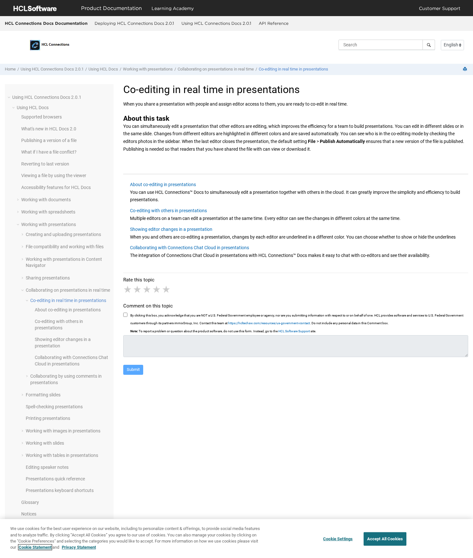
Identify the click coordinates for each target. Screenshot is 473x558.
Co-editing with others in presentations (168, 210)
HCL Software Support (294, 331)
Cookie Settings (338, 538)
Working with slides (45, 443)
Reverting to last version (45, 163)
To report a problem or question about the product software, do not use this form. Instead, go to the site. (223, 331)
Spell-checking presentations (54, 406)
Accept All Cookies (385, 538)
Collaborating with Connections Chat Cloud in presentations (189, 247)
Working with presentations (148, 69)
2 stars (138, 289)
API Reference (274, 23)
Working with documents (46, 199)
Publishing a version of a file (49, 140)
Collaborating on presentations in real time (216, 69)
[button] (9, 97)
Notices (28, 513)
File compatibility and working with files (65, 246)
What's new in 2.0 (48, 128)
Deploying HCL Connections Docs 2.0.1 (134, 23)
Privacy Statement (79, 547)
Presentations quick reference (55, 478)
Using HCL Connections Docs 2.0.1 (216, 23)
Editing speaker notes (47, 467)
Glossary (30, 502)
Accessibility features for (56, 187)
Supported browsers (41, 116)
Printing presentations (48, 418)
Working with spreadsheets (48, 211)
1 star (128, 289)
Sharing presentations (48, 277)
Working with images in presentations (63, 430)
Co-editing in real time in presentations (293, 69)
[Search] (428, 45)
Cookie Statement (35, 547)
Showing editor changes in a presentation (171, 229)
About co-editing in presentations (68, 309)
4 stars (157, 289)
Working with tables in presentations (62, 455)
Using (103, 69)
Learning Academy (173, 8)
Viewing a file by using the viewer (53, 175)
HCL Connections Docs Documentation (46, 23)
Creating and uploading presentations (63, 234)
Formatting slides (43, 394)
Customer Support (439, 8)
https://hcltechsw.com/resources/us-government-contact (269, 323)
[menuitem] (134, 23)
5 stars (167, 289)
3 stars (147, 289)
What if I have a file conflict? (49, 152)
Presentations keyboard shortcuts (60, 490)
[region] (236, 538)
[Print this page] (465, 69)
